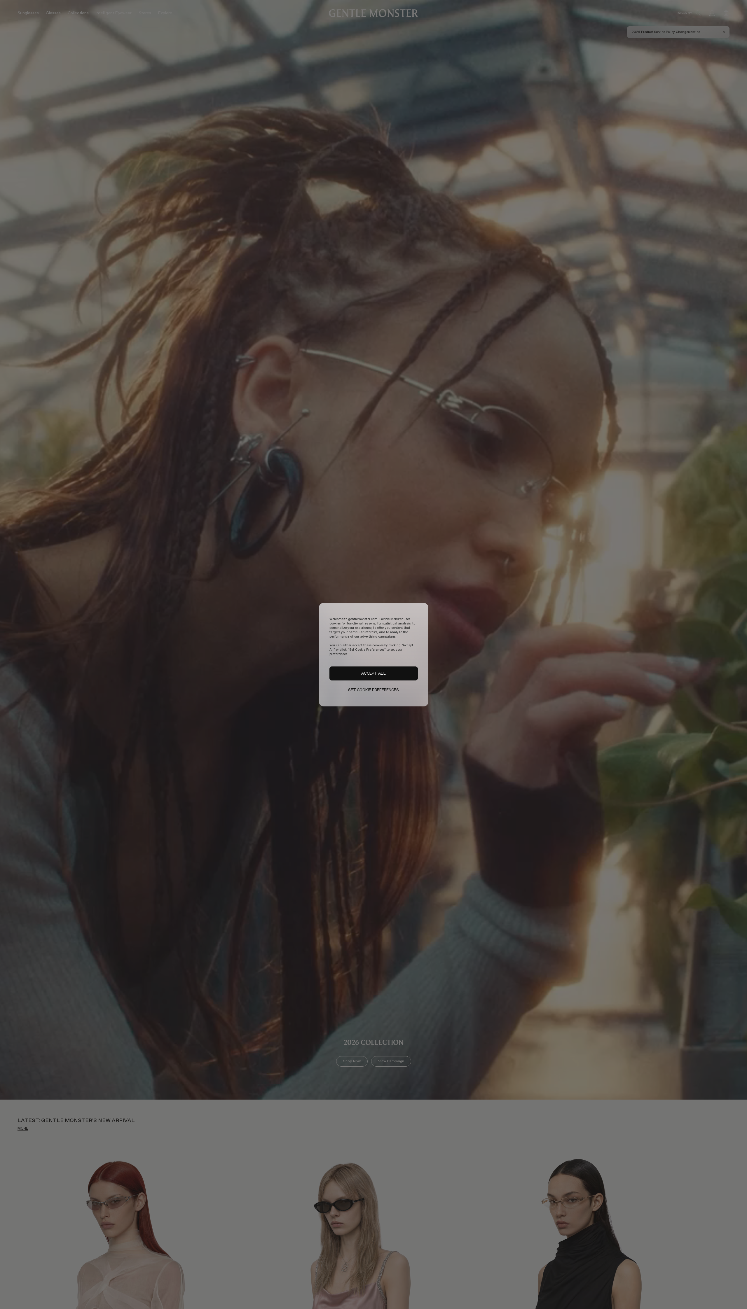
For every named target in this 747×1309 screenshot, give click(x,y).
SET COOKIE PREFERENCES (373, 689)
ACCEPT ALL (373, 673)
